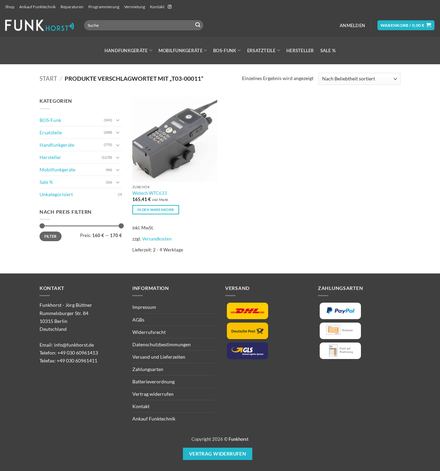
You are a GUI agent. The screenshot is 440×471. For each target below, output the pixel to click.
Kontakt (157, 6)
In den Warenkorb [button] (155, 210)
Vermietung (134, 6)
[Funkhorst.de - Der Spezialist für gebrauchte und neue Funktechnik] (39, 25)
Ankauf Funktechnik (37, 6)
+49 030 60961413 (77, 353)
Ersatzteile (261, 50)
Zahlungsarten (147, 369)
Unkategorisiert (56, 194)
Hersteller (300, 50)
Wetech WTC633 (149, 193)
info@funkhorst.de (74, 345)
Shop (9, 6)
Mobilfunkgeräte (180, 50)
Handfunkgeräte (126, 50)
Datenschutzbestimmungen (161, 344)
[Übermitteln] (197, 25)
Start (48, 78)
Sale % (328, 50)
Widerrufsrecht (149, 332)
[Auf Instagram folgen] (170, 7)
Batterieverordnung (153, 381)
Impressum (144, 307)
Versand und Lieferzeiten (158, 357)
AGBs (138, 320)
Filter (50, 236)
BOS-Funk (224, 50)
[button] (352, 25)
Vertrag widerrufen (153, 394)
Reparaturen (72, 6)
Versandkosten (157, 239)
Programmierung (103, 6)
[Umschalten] (118, 120)
